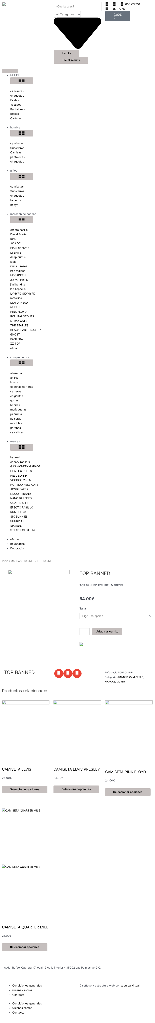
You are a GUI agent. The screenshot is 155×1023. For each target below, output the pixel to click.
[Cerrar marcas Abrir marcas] (21, 447)
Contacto (18, 994)
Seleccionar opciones (24, 789)
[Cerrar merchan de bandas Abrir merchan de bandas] (21, 219)
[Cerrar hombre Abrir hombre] (21, 133)
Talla (83, 608)
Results (66, 53)
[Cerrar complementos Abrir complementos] (21, 362)
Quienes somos (22, 990)
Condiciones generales (27, 985)
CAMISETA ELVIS (16, 769)
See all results (71, 60)
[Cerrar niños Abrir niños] (21, 176)
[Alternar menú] (10, 71)
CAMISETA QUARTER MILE (25, 927)
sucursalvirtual (129, 985)
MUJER (120, 681)
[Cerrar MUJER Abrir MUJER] (21, 80)
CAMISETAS (136, 677)
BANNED (29, 561)
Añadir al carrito (107, 631)
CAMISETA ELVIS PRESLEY (76, 769)
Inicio (5, 561)
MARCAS (16, 561)
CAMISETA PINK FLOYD (125, 772)
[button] (58, 673)
